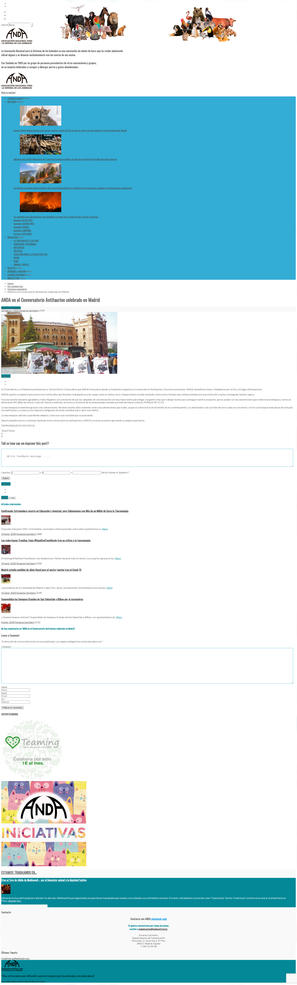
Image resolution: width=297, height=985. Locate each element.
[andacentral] (16, 44)
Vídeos (10, 12)
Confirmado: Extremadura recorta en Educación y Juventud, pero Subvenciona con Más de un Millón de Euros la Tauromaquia (64, 511)
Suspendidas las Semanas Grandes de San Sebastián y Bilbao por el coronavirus (42, 599)
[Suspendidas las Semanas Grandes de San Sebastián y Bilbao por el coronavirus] (6, 612)
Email (4, 693)
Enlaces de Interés (15, 18)
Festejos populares (17, 289)
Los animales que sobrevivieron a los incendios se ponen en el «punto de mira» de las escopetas (56, 216)
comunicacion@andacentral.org (152, 929)
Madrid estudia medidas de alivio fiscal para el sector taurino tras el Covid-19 (41, 570)
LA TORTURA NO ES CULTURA (26, 240)
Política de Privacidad (20, 981)
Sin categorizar (15, 286)
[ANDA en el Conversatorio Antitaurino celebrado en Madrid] (59, 373)
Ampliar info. (14, 900)
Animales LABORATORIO (24, 223)
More (105, 529)
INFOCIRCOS (19, 247)
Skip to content (8, 92)
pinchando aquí (159, 919)
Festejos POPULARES (23, 233)
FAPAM (16, 257)
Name (4, 687)
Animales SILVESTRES (23, 220)
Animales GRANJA (21, 227)
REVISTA (11, 268)
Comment (6, 646)
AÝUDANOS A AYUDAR (16, 271)
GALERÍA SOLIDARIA (15, 274)
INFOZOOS (18, 250)
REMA (16, 261)
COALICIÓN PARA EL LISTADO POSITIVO (30, 254)
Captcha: (5, 472)
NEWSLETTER (13, 278)
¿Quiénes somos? (15, 98)
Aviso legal (5, 981)
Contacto (11, 15)
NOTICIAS (11, 101)
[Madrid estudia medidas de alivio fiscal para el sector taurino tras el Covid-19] (6, 582)
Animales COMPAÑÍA (22, 230)
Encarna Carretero (29, 310)
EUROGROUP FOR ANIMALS (25, 244)
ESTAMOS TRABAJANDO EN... (19, 872)
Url (2, 699)
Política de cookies (37, 981)
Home (10, 283)
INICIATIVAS (12, 237)
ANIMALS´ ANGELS (21, 264)
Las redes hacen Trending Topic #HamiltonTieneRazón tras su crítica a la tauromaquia (45, 540)
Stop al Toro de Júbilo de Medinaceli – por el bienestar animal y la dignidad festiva (43, 880)
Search (4, 24)
